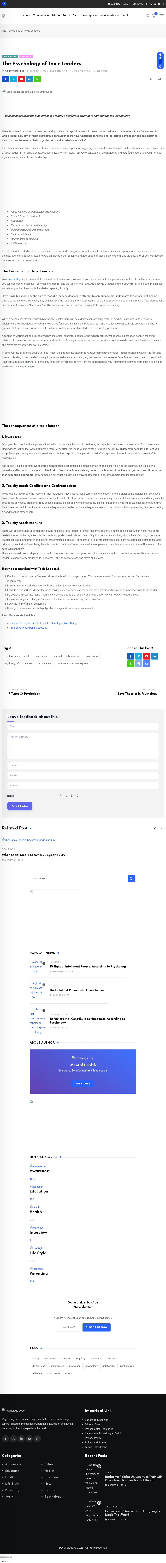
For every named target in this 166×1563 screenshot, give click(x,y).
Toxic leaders (44, 663)
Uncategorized (113, 1507)
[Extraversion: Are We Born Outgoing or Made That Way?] (93, 1513)
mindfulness (57, 1366)
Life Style (55, 962)
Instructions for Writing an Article (103, 1433)
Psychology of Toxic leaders (18, 663)
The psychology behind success (29, 627)
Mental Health (39, 1366)
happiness (95, 1358)
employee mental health (17, 656)
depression (50, 1358)
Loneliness (111, 1358)
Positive (67, 1014)
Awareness (8, 849)
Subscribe (83, 1083)
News (108, 1472)
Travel (54, 986)
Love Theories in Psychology (137, 693)
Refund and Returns (96, 1442)
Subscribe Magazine (85, 15)
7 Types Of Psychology (24, 693)
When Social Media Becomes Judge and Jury (33, 855)
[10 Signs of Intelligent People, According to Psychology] (38, 966)
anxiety (35, 1358)
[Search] (148, 15)
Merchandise (108, 15)
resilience (37, 1373)
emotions (66, 1358)
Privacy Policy (93, 1438)
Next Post (148, 690)
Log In (125, 15)
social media (53, 1373)
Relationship (108, 1366)
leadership (14, 279)
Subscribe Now (96, 1327)
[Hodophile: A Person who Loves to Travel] (38, 990)
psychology (92, 656)
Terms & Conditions (96, 1447)
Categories (39, 15)
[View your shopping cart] (153, 15)
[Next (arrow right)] (4, 1561)
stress (68, 1373)
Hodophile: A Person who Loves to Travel (78, 990)
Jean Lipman (41, 656)
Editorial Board (61, 15)
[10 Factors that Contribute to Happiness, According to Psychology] (38, 1020)
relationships (127, 1366)
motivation (75, 1366)
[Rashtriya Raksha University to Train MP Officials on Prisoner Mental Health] (93, 1478)
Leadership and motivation (67, 656)
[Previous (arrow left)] (1, 1561)
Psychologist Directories (99, 1428)
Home (26, 15)
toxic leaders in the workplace (73, 663)
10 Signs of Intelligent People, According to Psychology (88, 966)
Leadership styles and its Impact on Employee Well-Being (44, 623)
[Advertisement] (83, 185)
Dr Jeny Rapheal (14, 71)
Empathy (80, 1358)
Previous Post (20, 690)
